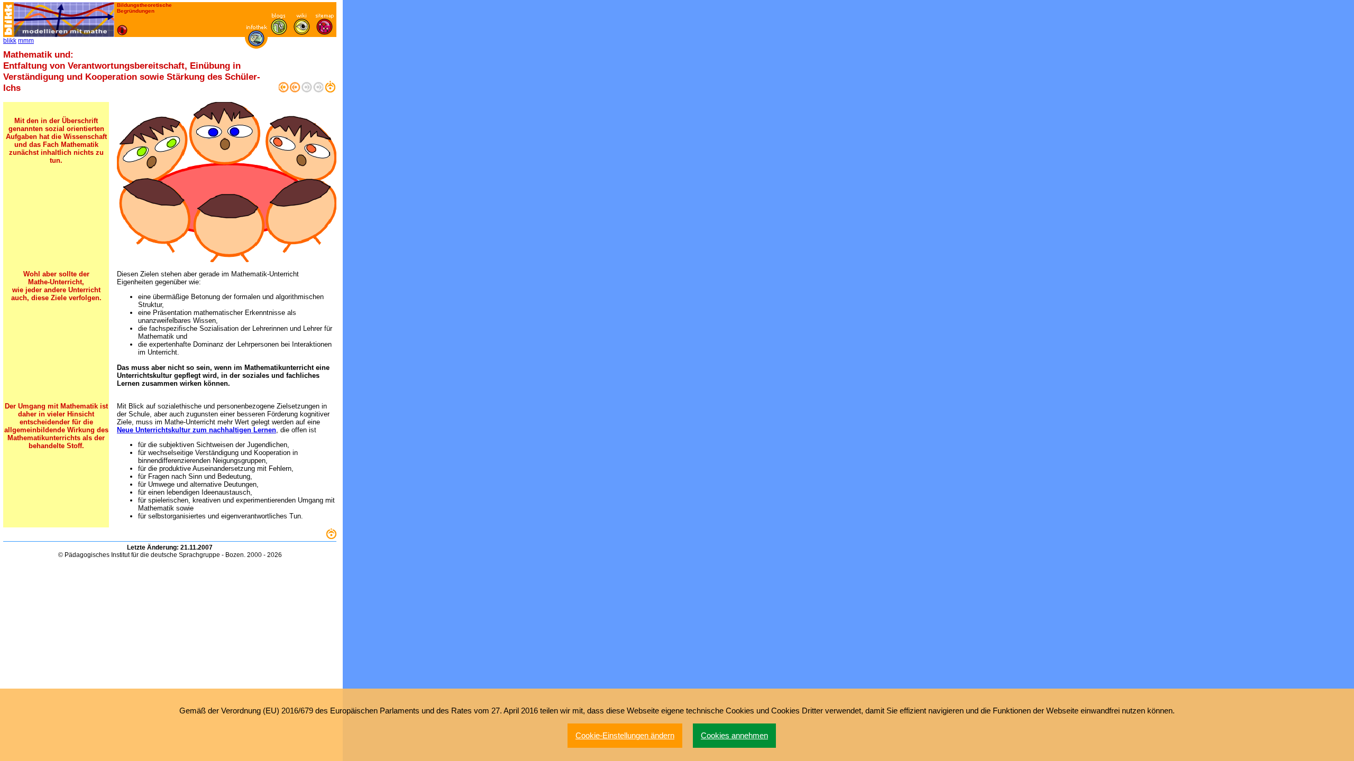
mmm (26, 40)
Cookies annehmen (734, 735)
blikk (9, 40)
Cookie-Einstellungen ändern (624, 735)
